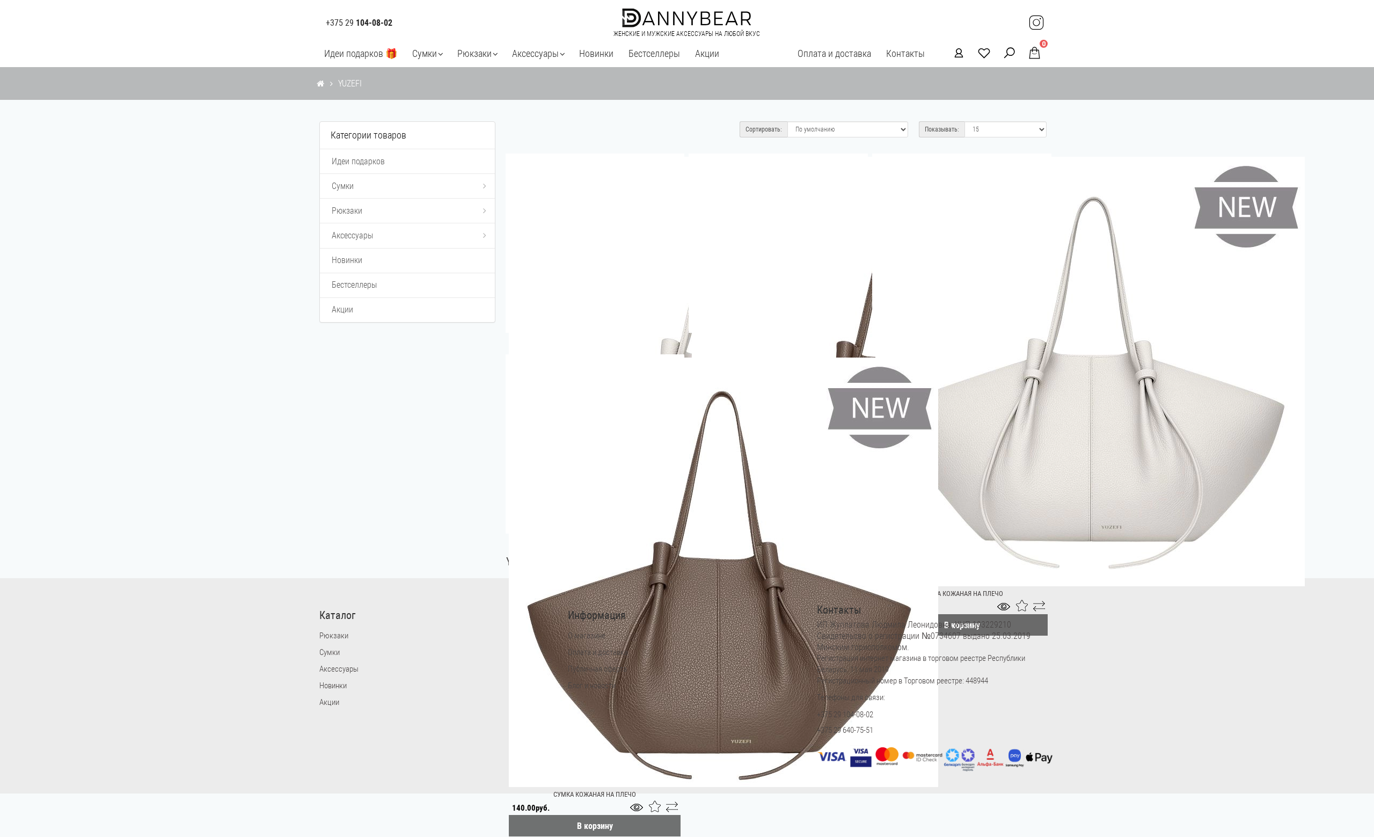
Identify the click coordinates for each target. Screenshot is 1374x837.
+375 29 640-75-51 (845, 730)
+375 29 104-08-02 (845, 714)
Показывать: (942, 129)
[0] (1031, 53)
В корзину (595, 826)
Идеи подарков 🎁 (360, 53)
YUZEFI (350, 83)
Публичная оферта (597, 669)
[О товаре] (639, 809)
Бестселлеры (654, 53)
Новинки (596, 53)
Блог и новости (592, 685)
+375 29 (359, 23)
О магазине (586, 636)
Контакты (905, 53)
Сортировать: (764, 129)
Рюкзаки (474, 53)
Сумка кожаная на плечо (594, 794)
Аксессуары (535, 53)
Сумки (424, 53)
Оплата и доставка (834, 53)
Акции (707, 53)
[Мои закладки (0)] (981, 52)
